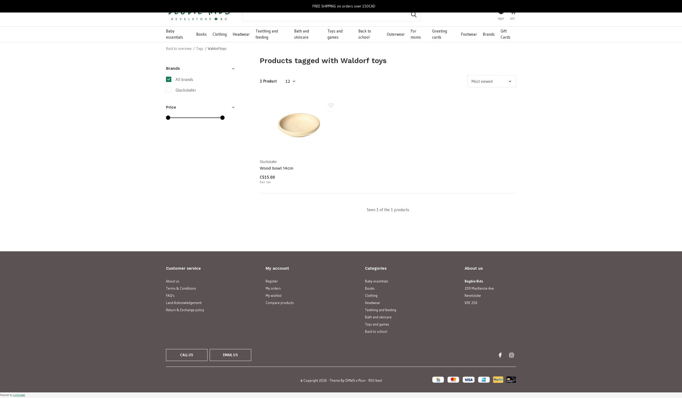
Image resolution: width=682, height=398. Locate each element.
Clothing (220, 34)
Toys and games (335, 34)
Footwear (469, 34)
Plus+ (362, 380)
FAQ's (170, 295)
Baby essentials (174, 34)
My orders (273, 288)
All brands (184, 79)
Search (413, 14)
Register (272, 281)
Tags (199, 48)
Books (201, 34)
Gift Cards (505, 34)
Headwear (241, 34)
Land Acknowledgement (184, 303)
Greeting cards (439, 34)
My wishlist (274, 295)
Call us (186, 355)
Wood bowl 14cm (276, 168)
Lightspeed (19, 395)
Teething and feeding (266, 34)
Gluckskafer (186, 90)
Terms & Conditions (181, 288)
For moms (416, 34)
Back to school (364, 34)
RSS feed (375, 380)
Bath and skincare (301, 34)
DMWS (350, 380)
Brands (489, 34)
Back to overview (179, 48)
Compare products (280, 303)
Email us (230, 355)
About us (172, 281)
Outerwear (396, 34)
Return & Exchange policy (185, 310)
